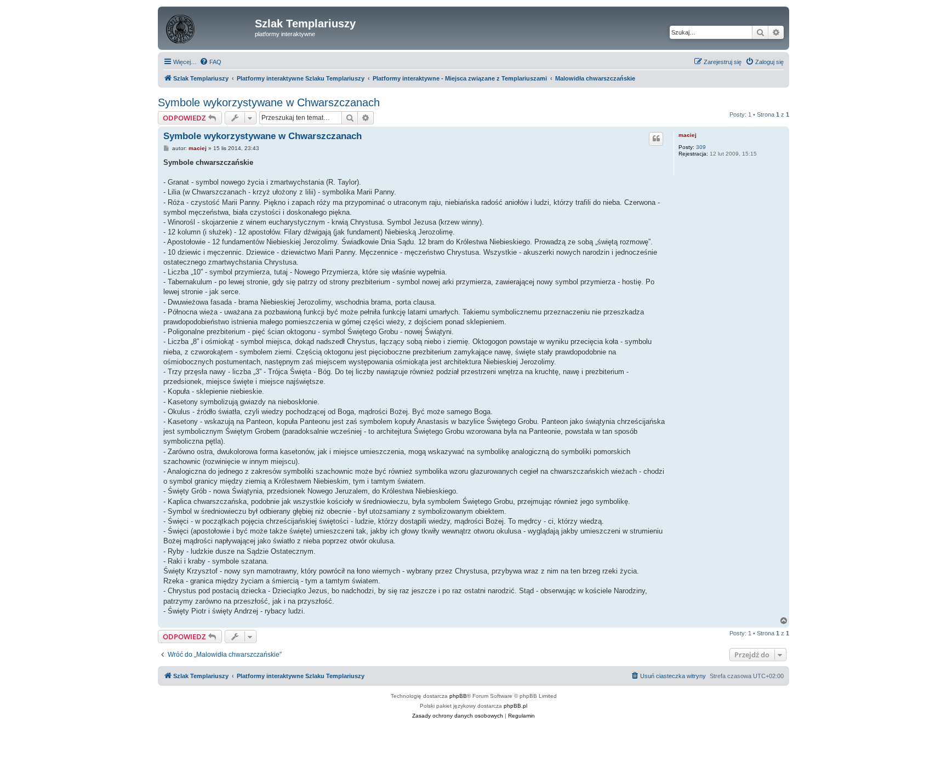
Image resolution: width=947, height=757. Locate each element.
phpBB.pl (515, 706)
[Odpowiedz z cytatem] (656, 138)
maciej (687, 135)
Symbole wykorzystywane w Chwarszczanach (269, 102)
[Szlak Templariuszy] (208, 26)
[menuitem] (210, 61)
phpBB (458, 696)
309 (701, 147)
